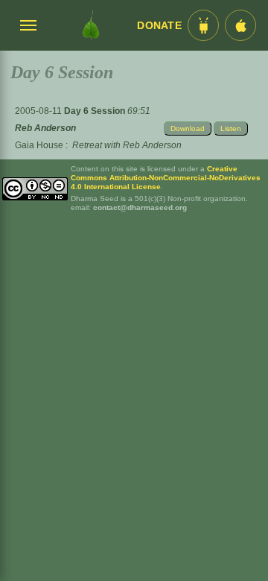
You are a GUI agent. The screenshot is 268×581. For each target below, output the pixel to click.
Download (187, 128)
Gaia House (39, 145)
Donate (159, 25)
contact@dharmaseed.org (140, 207)
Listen (230, 128)
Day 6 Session (95, 111)
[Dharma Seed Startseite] (91, 25)
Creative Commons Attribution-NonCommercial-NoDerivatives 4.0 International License (166, 178)
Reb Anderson (45, 128)
